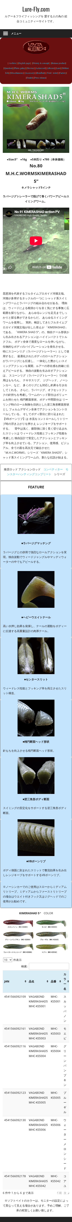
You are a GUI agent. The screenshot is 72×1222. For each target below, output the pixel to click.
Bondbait (40, 72)
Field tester (52, 72)
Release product (58, 63)
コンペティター (53, 469)
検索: (24, 966)
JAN (6, 981)
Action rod (40, 68)
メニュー (16, 33)
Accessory (30, 72)
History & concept (41, 63)
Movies (30, 68)
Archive (12, 63)
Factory (62, 72)
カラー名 (65, 981)
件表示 (17, 960)
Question (8, 68)
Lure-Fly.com (36, 9)
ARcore (50, 68)
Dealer (29, 77)
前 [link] (60, 1193)
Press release (40, 77)
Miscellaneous (17, 72)
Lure (58, 68)
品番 (53, 981)
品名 (31, 981)
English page (24, 63)
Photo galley (19, 68)
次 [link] (65, 1193)
